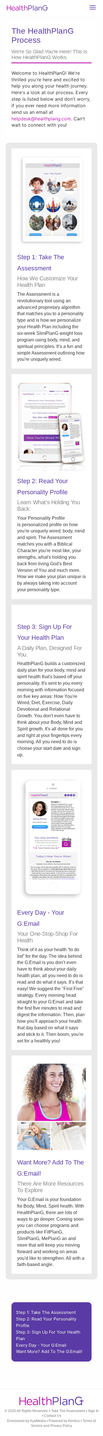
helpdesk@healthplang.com (41, 118)
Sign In (93, 1411)
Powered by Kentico (64, 1421)
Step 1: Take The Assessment (46, 1312)
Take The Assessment (68, 1411)
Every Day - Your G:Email (41, 1345)
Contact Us (52, 1416)
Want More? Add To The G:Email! (49, 1351)
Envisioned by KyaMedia (26, 1421)
